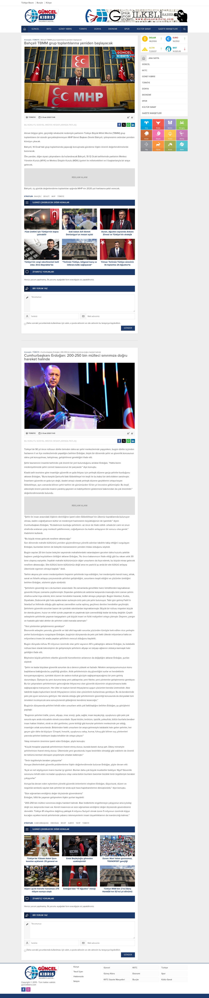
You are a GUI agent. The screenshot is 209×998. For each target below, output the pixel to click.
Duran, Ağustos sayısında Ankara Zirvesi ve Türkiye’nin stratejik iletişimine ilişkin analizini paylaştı (117, 234)
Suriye (71, 823)
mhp (53, 196)
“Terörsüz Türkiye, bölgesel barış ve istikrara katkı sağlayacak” (79, 263)
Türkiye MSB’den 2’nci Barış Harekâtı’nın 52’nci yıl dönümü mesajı (117, 891)
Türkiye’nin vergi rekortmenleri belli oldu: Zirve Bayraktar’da (41, 263)
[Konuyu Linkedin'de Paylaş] (133, 125)
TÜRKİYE (36, 40)
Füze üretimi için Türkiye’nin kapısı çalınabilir (42, 233)
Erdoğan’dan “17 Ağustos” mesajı (79, 888)
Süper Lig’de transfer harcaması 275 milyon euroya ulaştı (41, 890)
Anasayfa (27, 40)
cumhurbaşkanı (41, 823)
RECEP (63, 823)
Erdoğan (55, 823)
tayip (78, 823)
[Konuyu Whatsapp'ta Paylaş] (128, 125)
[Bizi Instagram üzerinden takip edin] (28, 989)
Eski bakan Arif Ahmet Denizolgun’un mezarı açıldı (79, 233)
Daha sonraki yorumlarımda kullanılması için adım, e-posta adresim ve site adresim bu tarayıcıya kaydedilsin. (74, 323)
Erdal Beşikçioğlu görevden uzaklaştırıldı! (79, 860)
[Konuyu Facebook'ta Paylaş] (119, 125)
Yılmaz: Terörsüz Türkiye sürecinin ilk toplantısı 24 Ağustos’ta (117, 263)
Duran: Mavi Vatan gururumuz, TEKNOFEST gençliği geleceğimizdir (117, 861)
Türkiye (60, 196)
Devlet (46, 196)
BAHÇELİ (37, 196)
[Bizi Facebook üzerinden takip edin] (23, 989)
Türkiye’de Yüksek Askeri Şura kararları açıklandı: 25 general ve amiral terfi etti (41, 861)
